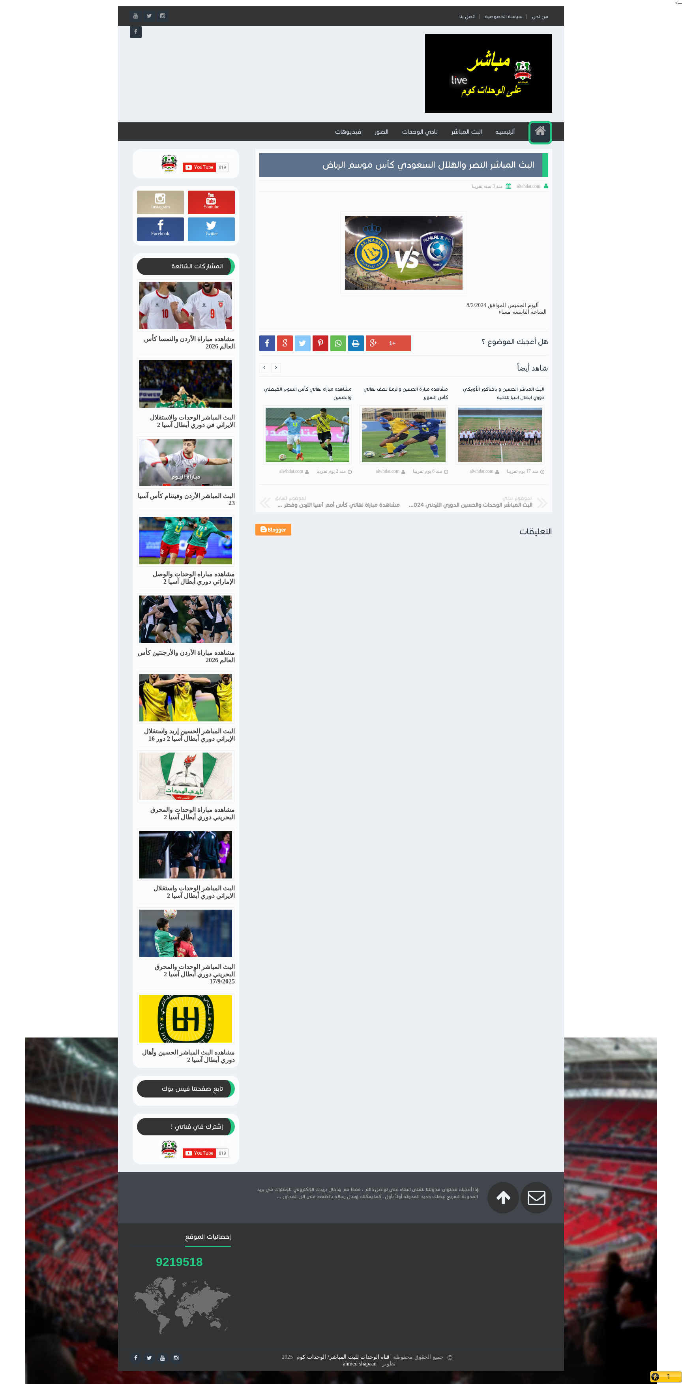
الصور (381, 131)
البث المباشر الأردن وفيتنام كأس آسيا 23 (186, 499)
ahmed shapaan (360, 1364)
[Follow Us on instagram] (176, 1358)
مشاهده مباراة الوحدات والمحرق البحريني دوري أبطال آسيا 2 (192, 813)
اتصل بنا (467, 16)
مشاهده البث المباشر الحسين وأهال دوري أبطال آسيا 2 (188, 1056)
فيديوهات (348, 131)
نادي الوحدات (420, 131)
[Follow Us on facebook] (136, 1358)
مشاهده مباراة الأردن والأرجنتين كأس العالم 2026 (186, 656)
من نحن (540, 16)
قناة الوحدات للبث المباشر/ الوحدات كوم (343, 1357)
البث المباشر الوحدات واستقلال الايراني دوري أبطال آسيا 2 (194, 892)
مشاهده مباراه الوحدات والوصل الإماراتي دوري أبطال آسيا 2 (194, 578)
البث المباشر (466, 131)
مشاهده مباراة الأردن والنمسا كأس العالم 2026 (189, 342)
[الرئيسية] (540, 132)
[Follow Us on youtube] (163, 1358)
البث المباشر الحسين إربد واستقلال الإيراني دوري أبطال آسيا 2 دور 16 (189, 735)
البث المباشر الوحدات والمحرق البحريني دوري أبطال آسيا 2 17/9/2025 (195, 974)
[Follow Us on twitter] (149, 1358)
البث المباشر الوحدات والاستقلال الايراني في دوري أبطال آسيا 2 (192, 421)
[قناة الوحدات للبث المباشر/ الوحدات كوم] (488, 111)
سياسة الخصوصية (504, 16)
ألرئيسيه (505, 131)
